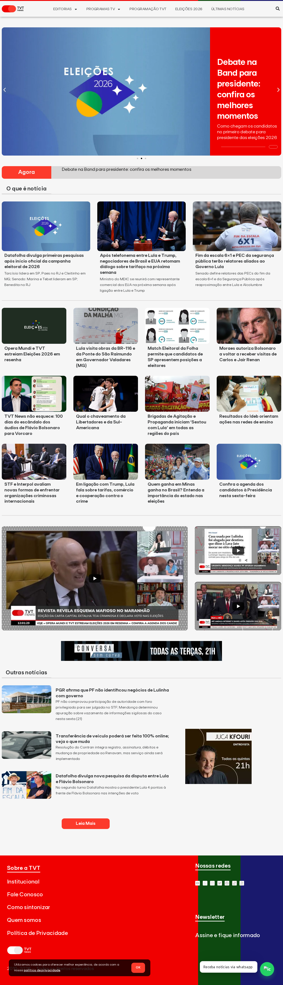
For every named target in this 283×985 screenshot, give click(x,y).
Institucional (23, 882)
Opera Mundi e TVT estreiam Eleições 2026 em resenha (32, 354)
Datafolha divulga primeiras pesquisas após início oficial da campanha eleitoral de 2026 (44, 261)
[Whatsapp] (205, 883)
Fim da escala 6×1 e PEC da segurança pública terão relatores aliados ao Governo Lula (234, 261)
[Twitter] (219, 883)
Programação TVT (148, 9)
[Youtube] (197, 883)
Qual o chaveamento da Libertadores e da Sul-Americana (101, 422)
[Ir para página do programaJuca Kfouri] (218, 782)
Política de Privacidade (37, 933)
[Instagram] (212, 883)
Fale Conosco (25, 894)
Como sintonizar (28, 907)
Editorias (62, 9)
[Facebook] (227, 883)
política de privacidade (42, 970)
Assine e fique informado (227, 935)
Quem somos (24, 920)
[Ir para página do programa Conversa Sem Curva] (141, 659)
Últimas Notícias (228, 9)
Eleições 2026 (189, 9)
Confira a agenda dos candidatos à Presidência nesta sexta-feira (245, 490)
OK (138, 967)
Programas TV (100, 9)
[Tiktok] (234, 883)
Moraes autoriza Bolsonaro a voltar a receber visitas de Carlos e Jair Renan (248, 354)
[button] (277, 8)
